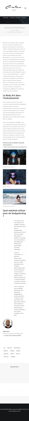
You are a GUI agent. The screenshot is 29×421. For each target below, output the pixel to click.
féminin (18, 351)
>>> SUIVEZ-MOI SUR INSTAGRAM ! (12, 336)
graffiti (12, 354)
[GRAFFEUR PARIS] (14, 8)
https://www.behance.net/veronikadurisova (15, 147)
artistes (18, 17)
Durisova (6, 351)
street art (6, 357)
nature (18, 354)
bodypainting (17, 348)
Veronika (13, 357)
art (4, 348)
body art (9, 348)
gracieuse (6, 354)
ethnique (12, 351)
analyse (13, 17)
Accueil (12, 30)
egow (24, 17)
